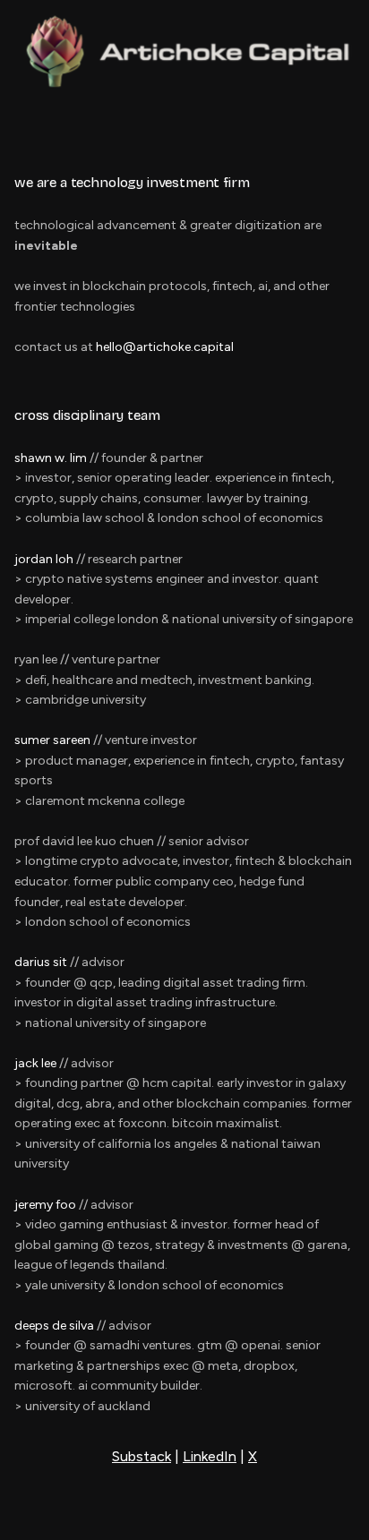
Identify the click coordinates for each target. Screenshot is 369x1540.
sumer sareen (52, 740)
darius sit (40, 962)
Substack (141, 1456)
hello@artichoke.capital (165, 347)
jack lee (35, 1063)
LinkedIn (209, 1456)
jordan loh (43, 559)
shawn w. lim (50, 458)
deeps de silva (54, 1325)
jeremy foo (45, 1204)
